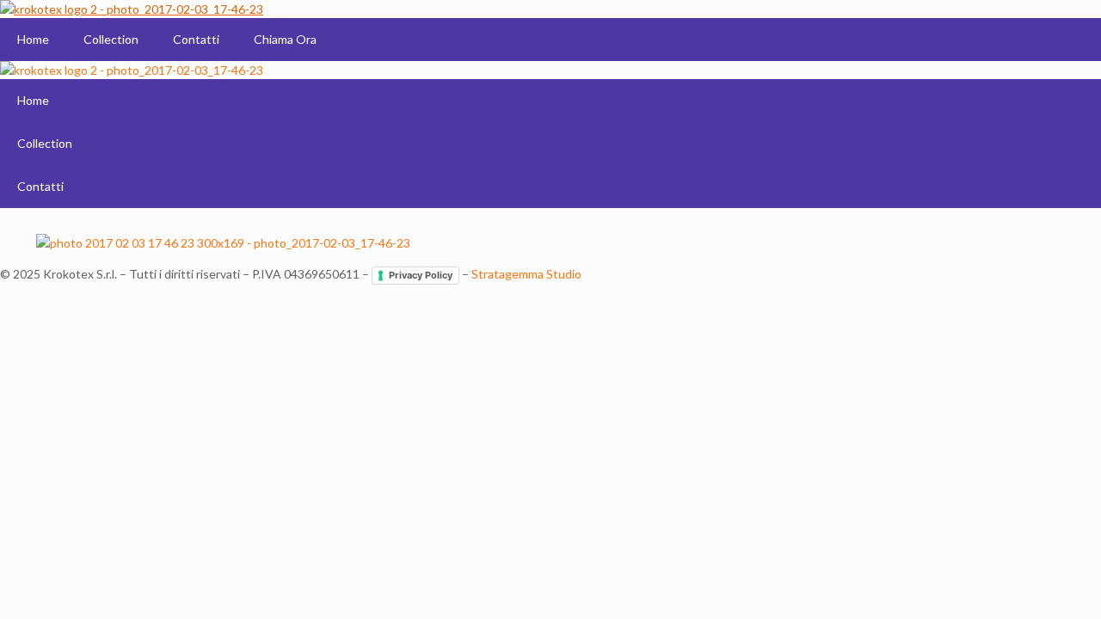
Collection (110, 39)
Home (33, 39)
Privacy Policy (420, 275)
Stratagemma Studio (526, 274)
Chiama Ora (285, 39)
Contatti (196, 39)
